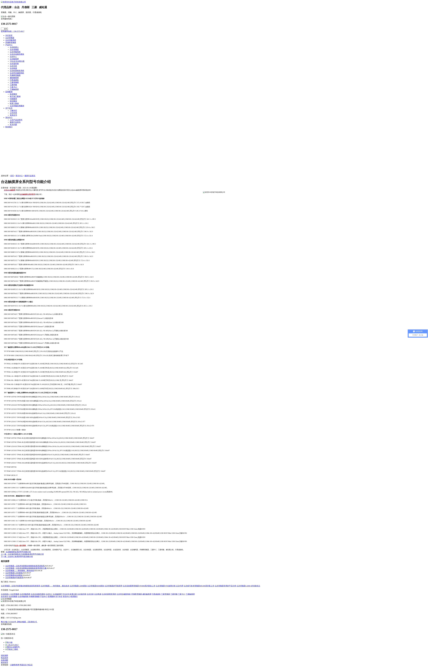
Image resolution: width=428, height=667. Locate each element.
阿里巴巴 (23, 665)
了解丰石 (13, 110)
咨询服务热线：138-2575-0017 (12, 31)
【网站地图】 (21, 622)
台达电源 (13, 68)
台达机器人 (14, 47)
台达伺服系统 (10, 40)
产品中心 (8, 45)
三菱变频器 (14, 82)
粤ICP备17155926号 (8, 622)
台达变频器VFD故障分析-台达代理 (169, 586)
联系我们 (8, 127)
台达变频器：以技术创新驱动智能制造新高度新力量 (25, 568)
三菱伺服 (13, 85)
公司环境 (13, 113)
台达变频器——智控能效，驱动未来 (19, 571)
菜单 (5, 29)
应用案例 (8, 92)
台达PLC (13, 57)
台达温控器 (14, 64)
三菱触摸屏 (14, 89)
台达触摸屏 (14, 59)
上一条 (22, 554)
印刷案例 (13, 99)
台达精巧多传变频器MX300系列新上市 (199, 586)
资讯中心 (8, 117)
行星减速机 (14, 80)
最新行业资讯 (15, 122)
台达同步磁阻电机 (17, 73)
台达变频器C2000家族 (14, 573)
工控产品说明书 (16, 120)
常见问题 (13, 125)
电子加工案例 (15, 96)
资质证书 (13, 115)
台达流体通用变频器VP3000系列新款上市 (139, 586)
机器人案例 (14, 103)
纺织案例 (13, 101)
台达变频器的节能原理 (14, 578)
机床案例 (13, 94)
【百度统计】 (32, 622)
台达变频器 (9, 38)
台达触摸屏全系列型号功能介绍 (18, 552)
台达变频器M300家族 (13, 575)
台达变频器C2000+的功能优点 (248, 586)
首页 (12, 176)
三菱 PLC (13, 87)
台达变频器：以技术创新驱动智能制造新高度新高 (25, 566)
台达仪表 (13, 66)
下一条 (17, 556)
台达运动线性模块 (17, 54)
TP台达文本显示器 (17, 61)
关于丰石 (8, 108)
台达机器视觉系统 (17, 71)
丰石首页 (8, 35)
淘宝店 (30, 665)
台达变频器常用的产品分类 (225, 586)
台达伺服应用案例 (17, 106)
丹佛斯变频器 (10, 42)
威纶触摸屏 (14, 78)
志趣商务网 (14, 665)
